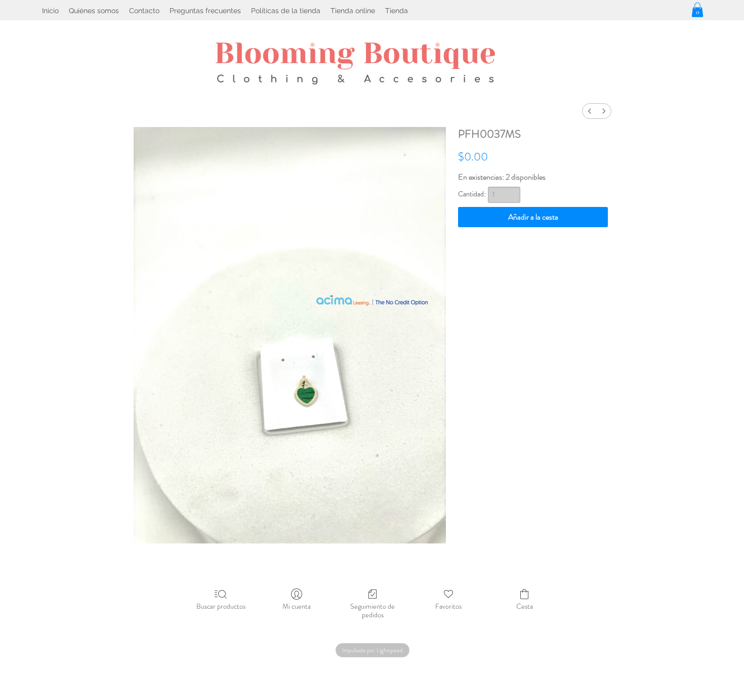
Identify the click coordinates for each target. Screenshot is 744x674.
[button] (697, 10)
